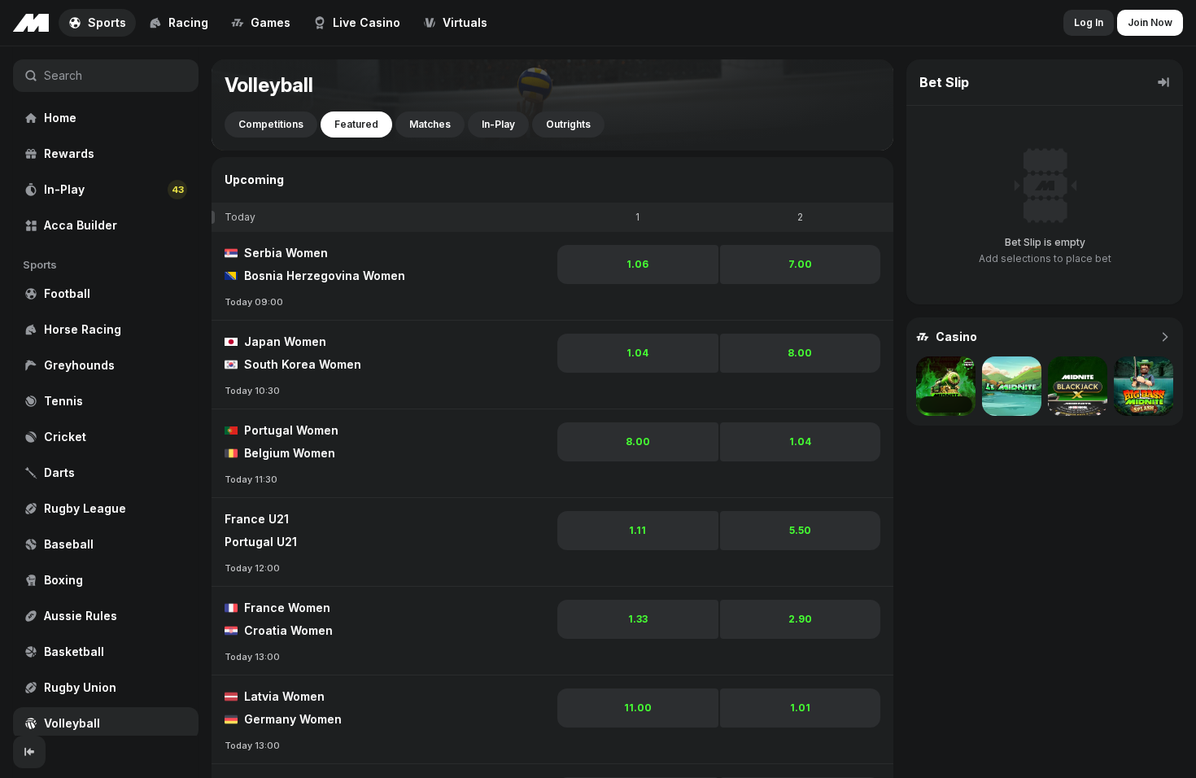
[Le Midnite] (1011, 386)
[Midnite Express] (946, 386)
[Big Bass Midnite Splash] (1143, 386)
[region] (106, 391)
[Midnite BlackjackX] (1077, 386)
